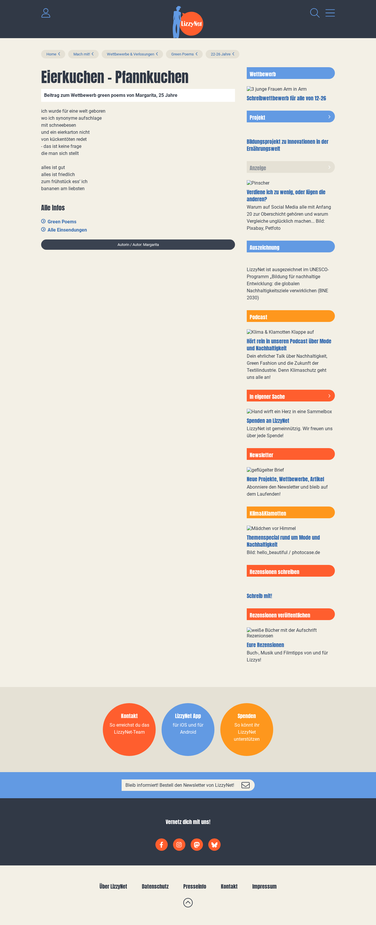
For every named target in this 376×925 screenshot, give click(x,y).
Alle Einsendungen (67, 230)
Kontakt (229, 886)
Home (51, 54)
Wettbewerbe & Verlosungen (130, 54)
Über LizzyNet (113, 886)
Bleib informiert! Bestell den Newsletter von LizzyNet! (179, 785)
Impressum (264, 886)
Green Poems (182, 54)
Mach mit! (81, 54)
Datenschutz (155, 886)
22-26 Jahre (221, 54)
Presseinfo (194, 886)
